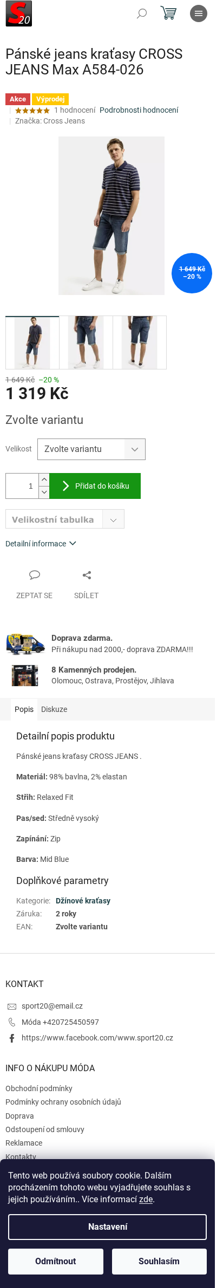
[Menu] (198, 13)
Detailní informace (35, 543)
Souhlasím (159, 1261)
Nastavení (107, 1227)
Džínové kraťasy (83, 900)
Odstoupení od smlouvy (44, 1129)
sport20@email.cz (52, 1006)
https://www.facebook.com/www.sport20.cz (97, 1037)
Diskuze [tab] (54, 709)
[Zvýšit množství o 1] (43, 480)
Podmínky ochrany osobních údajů (63, 1102)
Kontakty (20, 1157)
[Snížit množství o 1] (43, 492)
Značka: (50, 121)
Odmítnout (55, 1261)
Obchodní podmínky (39, 1088)
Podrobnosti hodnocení (139, 110)
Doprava (19, 1116)
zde (146, 1199)
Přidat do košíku (102, 486)
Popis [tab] (24, 709)
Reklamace (23, 1143)
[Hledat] (142, 13)
